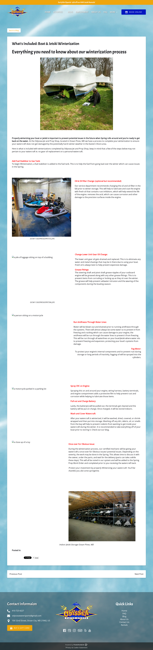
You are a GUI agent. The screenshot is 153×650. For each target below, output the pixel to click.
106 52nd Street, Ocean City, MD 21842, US (31, 620)
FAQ (105, 12)
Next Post (139, 574)
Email (36, 558)
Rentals (124, 625)
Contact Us (124, 622)
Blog (70, 12)
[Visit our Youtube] (89, 630)
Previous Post (16, 574)
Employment (82, 12)
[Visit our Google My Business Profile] (69, 630)
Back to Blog (14, 30)
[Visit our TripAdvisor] (80, 630)
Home (47, 12)
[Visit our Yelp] (85, 630)
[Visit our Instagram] (74, 630)
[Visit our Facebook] (64, 630)
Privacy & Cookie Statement (76, 647)
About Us (96, 12)
